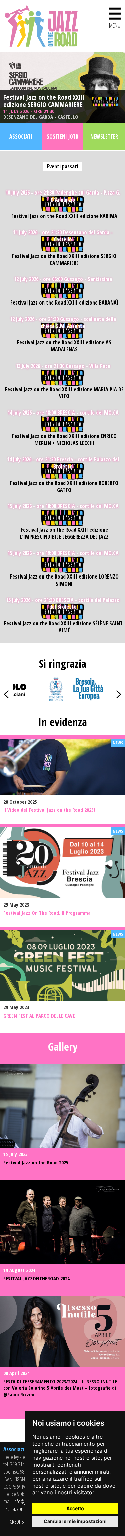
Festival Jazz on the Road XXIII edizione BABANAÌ (64, 302)
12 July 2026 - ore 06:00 (63, 279)
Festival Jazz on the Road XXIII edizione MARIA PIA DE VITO (64, 393)
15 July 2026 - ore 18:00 (63, 506)
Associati (20, 136)
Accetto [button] (75, 1508)
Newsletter (104, 136)
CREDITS (17, 1521)
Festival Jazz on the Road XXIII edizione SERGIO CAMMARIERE (44, 101)
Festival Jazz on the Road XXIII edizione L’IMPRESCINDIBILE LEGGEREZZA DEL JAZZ (64, 533)
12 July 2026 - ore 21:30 (63, 323)
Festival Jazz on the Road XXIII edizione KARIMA (64, 216)
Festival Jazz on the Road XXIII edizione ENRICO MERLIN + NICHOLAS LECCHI (64, 440)
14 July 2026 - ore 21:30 (63, 463)
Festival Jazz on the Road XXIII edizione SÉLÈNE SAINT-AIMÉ (64, 627)
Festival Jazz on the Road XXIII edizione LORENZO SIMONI (64, 580)
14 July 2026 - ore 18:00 (63, 412)
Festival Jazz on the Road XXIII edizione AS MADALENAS (64, 346)
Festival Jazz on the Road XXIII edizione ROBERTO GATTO (64, 487)
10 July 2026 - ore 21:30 (62, 196)
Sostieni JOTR (62, 136)
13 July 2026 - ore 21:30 (63, 366)
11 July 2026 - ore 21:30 (40, 113)
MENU (115, 16)
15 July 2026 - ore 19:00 (63, 553)
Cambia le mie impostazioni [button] (75, 1521)
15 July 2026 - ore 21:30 (63, 604)
